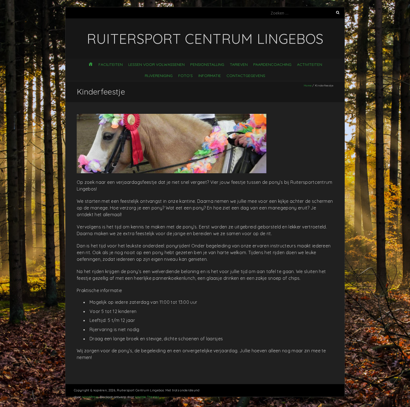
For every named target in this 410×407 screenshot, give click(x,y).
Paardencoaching (272, 64)
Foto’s (185, 75)
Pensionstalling (207, 64)
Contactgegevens (245, 75)
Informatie (209, 75)
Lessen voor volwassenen (156, 64)
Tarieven (239, 64)
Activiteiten (309, 64)
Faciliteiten (110, 64)
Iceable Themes (147, 397)
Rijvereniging (159, 75)
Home (308, 85)
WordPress (90, 397)
